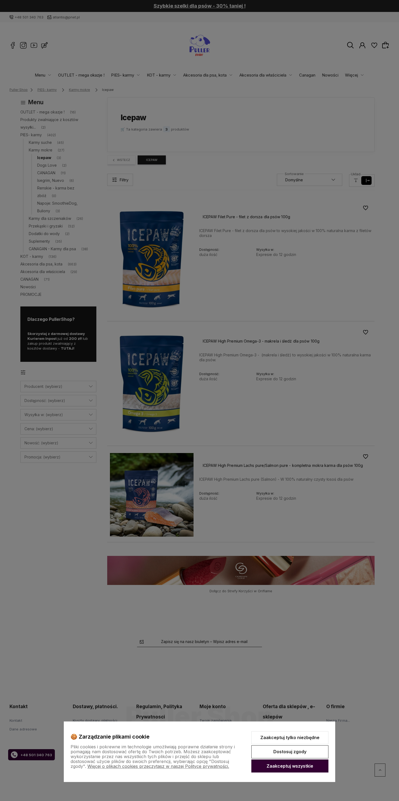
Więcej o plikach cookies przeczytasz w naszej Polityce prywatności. (158, 766)
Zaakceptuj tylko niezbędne (289, 737)
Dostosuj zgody (289, 751)
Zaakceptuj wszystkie (290, 766)
